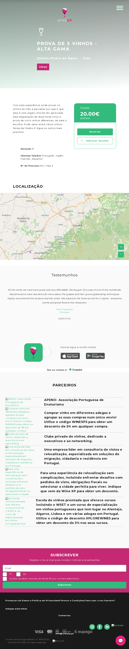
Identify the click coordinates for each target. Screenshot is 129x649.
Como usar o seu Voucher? (99, 600)
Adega (43, 67)
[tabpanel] (64, 303)
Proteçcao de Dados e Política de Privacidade (32, 600)
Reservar (95, 131)
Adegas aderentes (16, 609)
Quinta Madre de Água (57, 58)
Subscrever (64, 585)
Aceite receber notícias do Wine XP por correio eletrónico (44, 578)
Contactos (64, 615)
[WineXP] (64, 15)
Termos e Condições (72, 600)
